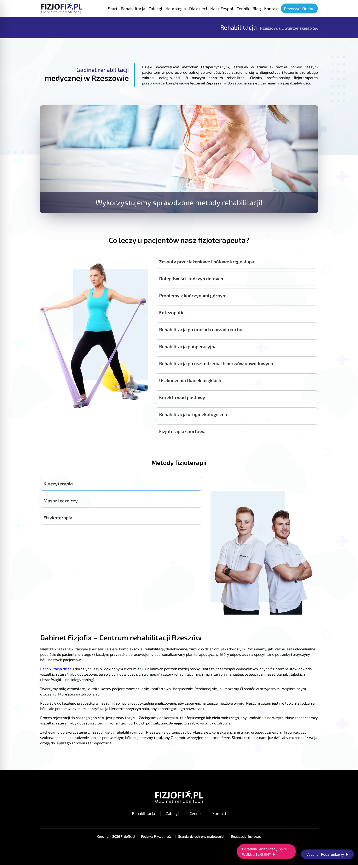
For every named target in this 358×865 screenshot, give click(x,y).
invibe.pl (254, 836)
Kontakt (219, 813)
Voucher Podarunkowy (325, 854)
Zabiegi (172, 813)
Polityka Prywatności (156, 836)
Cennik (196, 813)
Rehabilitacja (143, 813)
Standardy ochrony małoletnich (201, 836)
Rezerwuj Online (299, 8)
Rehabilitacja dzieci (56, 668)
